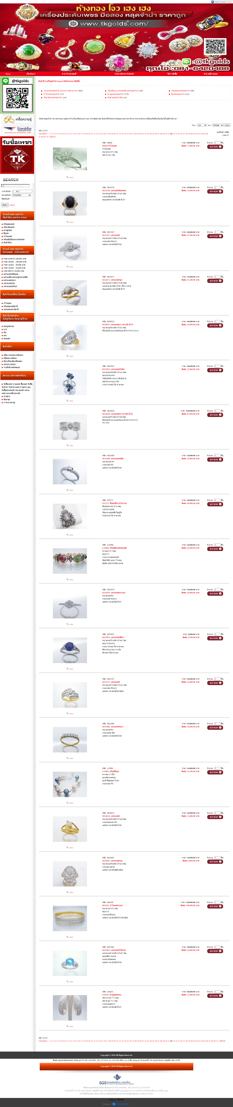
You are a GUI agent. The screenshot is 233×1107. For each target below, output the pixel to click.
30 (115, 134)
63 (199, 134)
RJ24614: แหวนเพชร (111, 816)
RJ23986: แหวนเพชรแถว (112, 727)
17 (82, 134)
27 (107, 134)
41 (143, 134)
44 (151, 134)
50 (166, 134)
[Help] (12, 205)
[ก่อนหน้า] (43, 134)
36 (130, 134)
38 (135, 134)
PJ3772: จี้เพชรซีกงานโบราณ (114, 503)
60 (192, 134)
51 (169, 134)
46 (156, 134)
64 (202, 134)
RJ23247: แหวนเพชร (111, 235)
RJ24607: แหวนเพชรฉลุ (112, 861)
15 (77, 134)
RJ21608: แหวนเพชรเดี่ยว (113, 459)
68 (42, 137)
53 (174, 134)
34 (125, 134)
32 (120, 134)
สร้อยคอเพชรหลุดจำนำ (180, 91)
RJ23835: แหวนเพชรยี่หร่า (113, 637)
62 (197, 134)
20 (89, 134)
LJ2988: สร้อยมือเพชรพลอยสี (114, 548)
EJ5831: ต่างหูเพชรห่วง (111, 995)
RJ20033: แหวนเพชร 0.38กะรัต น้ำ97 (117, 325)
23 (97, 134)
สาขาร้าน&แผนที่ (69, 74)
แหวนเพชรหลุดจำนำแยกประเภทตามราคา (60, 91)
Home (8, 74)
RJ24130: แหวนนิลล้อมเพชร (114, 190)
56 (181, 134)
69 (45, 137)
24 (100, 134)
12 (69, 134)
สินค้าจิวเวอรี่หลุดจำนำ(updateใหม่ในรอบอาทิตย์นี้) (59, 81)
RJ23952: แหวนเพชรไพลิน (113, 369)
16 (79, 134)
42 (146, 134)
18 (84, 134)
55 (179, 134)
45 (153, 134)
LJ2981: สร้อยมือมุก (110, 771)
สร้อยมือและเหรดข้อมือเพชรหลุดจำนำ (123, 91)
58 (187, 134)
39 (138, 134)
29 (112, 134)
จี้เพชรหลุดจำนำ (177, 94)
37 (133, 134)
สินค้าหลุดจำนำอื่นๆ (115, 98)
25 (102, 134)
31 (117, 134)
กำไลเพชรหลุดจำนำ (51, 94)
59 (189, 134)
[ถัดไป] (52, 137)
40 (141, 134)
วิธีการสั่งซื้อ (172, 74)
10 (64, 134)
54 (176, 134)
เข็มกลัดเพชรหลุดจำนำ (52, 98)
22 (94, 134)
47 (158, 134)
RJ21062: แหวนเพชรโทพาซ (114, 950)
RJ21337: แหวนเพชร (111, 682)
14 (74, 134)
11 (66, 134)
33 (123, 134)
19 (87, 134)
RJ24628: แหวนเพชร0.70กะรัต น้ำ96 (117, 414)
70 (47, 137)
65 (204, 134)
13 (71, 134)
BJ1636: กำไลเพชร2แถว (112, 905)
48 (161, 134)
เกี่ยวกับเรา (30, 74)
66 (207, 134)
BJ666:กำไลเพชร (109, 146)
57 (184, 134)
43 (148, 134)
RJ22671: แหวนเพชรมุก (112, 280)
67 (40, 137)
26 (105, 134)
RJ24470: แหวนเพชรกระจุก (113, 593)
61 (194, 134)
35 (128, 134)
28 (110, 134)
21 (92, 134)
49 (164, 134)
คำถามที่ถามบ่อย (210, 74)
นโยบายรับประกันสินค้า (124, 74)
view (70, 177)
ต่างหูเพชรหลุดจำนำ (115, 94)
